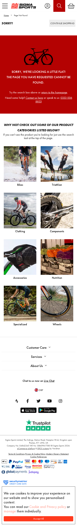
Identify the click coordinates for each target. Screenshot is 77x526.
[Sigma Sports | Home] (23, 5)
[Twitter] (38, 401)
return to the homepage (54, 92)
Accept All (38, 518)
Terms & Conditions (16, 453)
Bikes (20, 185)
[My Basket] (71, 6)
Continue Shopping (62, 23)
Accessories (20, 278)
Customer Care (37, 347)
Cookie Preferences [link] (38, 456)
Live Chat (49, 381)
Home (6, 15)
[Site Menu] (5, 6)
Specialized (20, 324)
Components (57, 231)
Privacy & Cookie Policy (35, 453)
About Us (36, 366)
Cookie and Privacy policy (47, 507)
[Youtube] (49, 401)
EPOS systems (43, 448)
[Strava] (16, 401)
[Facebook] (27, 401)
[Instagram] (60, 401)
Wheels (57, 324)
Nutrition (57, 278)
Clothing (20, 231)
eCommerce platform (26, 448)
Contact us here (34, 98)
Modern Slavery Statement (57, 453)
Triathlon (57, 185)
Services (36, 356)
